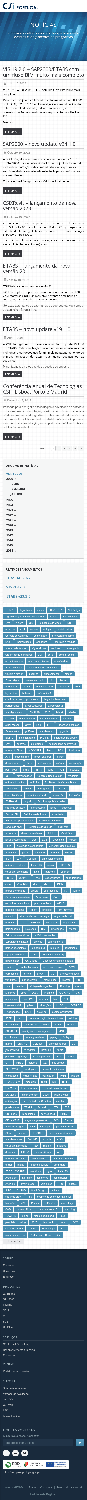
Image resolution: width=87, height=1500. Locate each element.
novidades (11, 999)
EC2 (60, 750)
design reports (13, 763)
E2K (19, 858)
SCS (56, 1120)
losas (53, 807)
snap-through (73, 877)
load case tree (29, 1088)
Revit (49, 750)
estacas (71, 1024)
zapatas (21, 743)
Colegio (67, 1037)
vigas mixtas (30, 1075)
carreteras (51, 922)
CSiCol (9, 877)
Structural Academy (53, 954)
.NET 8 (38, 769)
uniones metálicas (15, 865)
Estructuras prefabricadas (19, 820)
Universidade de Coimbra (36, 1101)
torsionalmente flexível (54, 1088)
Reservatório (12, 731)
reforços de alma (14, 909)
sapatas (67, 718)
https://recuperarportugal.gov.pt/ (21, 1472)
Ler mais (12, 131)
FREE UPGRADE (15, 1171)
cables (26, 686)
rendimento (71, 947)
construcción (61, 1177)
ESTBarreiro (12, 801)
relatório (54, 947)
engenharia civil (63, 916)
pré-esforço (67, 1203)
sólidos (69, 852)
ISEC (8, 1190)
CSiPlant (31, 858)
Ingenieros (26, 610)
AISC (60, 1139)
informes (49, 992)
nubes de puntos (39, 1164)
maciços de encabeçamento (37, 1031)
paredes (20, 986)
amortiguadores (57, 1043)
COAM (53, 616)
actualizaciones (14, 661)
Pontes (35, 1203)
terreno (28, 973)
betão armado (27, 718)
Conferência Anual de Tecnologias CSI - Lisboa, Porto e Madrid (42, 389)
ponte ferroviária (65, 1126)
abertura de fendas (15, 648)
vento (20, 1018)
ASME (72, 967)
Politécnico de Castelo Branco (61, 782)
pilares (31, 1005)
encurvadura (61, 661)
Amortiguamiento (35, 1037)
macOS (73, 1183)
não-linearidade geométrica (43, 667)
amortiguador (28, 1183)
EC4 (58, 1056)
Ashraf (59, 712)
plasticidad (37, 743)
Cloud (8, 1133)
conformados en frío (48, 1209)
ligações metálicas (15, 954)
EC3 (44, 839)
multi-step (63, 826)
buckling (33, 673)
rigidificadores (27, 737)
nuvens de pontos (53, 967)
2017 (9, 535)
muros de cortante (15, 890)
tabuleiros (63, 686)
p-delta (19, 622)
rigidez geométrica (15, 947)
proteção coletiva (69, 973)
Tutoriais (8, 1399)
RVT (63, 1228)
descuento (48, 1222)
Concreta (61, 788)
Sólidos (51, 833)
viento (72, 929)
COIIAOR (24, 877)
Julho (14, 484)
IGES (8, 775)
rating (8, 1043)
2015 (9, 545)
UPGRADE (75, 1005)
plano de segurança (16, 1056)
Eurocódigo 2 (55, 705)
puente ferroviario (35, 680)
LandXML (28, 999)
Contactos (9, 1271)
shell (35, 884)
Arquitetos (11, 1177)
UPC (60, 1183)
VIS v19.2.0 (15, 587)
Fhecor (68, 1120)
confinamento (12, 1037)
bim (54, 1081)
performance (12, 705)
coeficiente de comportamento (22, 699)
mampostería (38, 807)
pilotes (75, 1075)
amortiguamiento (14, 712)
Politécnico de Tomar (35, 814)
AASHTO (63, 1171)
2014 (9, 550)
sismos (48, 884)
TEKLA (28, 1107)
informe (9, 718)
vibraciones (44, 763)
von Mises (11, 979)
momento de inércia (53, 1069)
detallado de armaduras (30, 845)
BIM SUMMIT (65, 909)
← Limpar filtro (13, 1241)
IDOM (75, 1222)
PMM (63, 1075)
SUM (44, 1081)
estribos (55, 648)
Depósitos (58, 839)
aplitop (34, 890)
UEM (34, 954)
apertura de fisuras (38, 661)
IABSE (19, 1062)
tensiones (42, 1177)
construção (75, 763)
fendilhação (11, 788)
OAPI (56, 897)
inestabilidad (24, 641)
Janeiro (16, 494)
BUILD (65, 1081)
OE (45, 1062)
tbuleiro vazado (44, 686)
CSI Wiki (8, 1405)
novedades (58, 814)
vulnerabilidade (43, 1152)
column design (67, 654)
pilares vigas (61, 1094)
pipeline (60, 1101)
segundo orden (13, 1196)
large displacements (55, 699)
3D (52, 973)
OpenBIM (22, 884)
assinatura (59, 1164)
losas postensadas (15, 839)
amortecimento (39, 1158)
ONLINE (32, 1139)
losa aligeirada (13, 795)
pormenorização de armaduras (46, 1018)
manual (47, 1145)
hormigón (74, 795)
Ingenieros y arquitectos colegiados (25, 616)
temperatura (38, 947)
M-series (10, 992)
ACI (7, 756)
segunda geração (15, 807)
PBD (35, 1145)
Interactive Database (65, 737)
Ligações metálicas (68, 724)
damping (70, 1209)
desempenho (73, 648)
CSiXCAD (64, 992)
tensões (9, 967)
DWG (8, 743)
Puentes (54, 852)
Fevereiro (17, 489)
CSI (66, 999)
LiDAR (27, 788)
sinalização (57, 929)
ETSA (60, 884)
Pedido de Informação (16, 1371)
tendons (43, 999)
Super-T (42, 1107)
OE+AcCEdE (12, 1120)
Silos (23, 992)
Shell (8, 641)
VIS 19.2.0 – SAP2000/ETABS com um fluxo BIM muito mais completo (43, 72)
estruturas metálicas (50, 820)
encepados (11, 1075)
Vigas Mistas (39, 648)
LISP (78, 979)
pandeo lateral (30, 979)
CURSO (21, 1190)
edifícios (34, 782)
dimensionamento (52, 858)
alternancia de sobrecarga (34, 916)
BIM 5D (64, 1113)
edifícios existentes (45, 935)
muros (60, 756)
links (38, 724)
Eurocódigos (12, 680)
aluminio (40, 852)
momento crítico (49, 718)
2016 (9, 540)
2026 (9, 479)
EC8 (34, 839)
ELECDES (37, 1133)
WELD (60, 903)
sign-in (28, 801)
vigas (49, 1171)
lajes (36, 871)
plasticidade (12, 1107)
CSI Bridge (31, 960)
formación (58, 795)
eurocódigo (11, 973)
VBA (23, 1203)
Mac (55, 999)
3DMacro (36, 922)
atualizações (12, 724)
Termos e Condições (41, 1487)
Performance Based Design (45, 1235)
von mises (46, 1183)
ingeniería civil (13, 1005)
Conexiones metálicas (17, 897)
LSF (40, 654)
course (34, 629)
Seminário (74, 750)
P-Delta (44, 737)
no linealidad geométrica (62, 743)
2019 (9, 530)
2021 (9, 520)
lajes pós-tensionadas (61, 1133)
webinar (55, 1190)
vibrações (45, 1005)
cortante (33, 1062)
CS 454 (33, 1228)
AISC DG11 (56, 610)
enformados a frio (15, 782)
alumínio (27, 1177)
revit (22, 629)
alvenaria (10, 833)
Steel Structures (33, 705)
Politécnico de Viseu (50, 622)
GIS (31, 622)
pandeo (22, 1133)
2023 (9, 510)
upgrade (63, 731)
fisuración (49, 871)
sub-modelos (51, 890)
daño (50, 769)
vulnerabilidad (24, 1209)
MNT (61, 1031)
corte (50, 654)
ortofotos (47, 909)
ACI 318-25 (31, 1024)
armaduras (11, 686)
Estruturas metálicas (16, 941)
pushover (67, 807)
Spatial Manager (29, 967)
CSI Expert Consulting (16, 1344)
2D (73, 1043)
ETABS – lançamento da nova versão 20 (36, 268)
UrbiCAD (22, 1043)
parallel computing (15, 1222)
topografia (30, 1050)
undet (8, 1164)
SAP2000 (10, 1094)
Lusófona (10, 1088)
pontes (26, 852)
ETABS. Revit (12, 1081)
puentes (65, 871)
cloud (78, 986)
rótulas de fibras (14, 750)
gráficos (29, 731)
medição (74, 769)
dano (26, 769)
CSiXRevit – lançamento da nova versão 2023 (40, 205)
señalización (65, 629)
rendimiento (29, 1113)
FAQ (5, 1410)
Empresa (8, 1265)
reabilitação (50, 979)
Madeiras (73, 775)
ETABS (25, 1152)
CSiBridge (11, 1113)
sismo (50, 865)
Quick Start (67, 833)
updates (9, 922)
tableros (37, 941)
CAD (8, 1209)
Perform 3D (11, 814)
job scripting (12, 1050)
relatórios (30, 929)
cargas (60, 763)
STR (7, 1062)
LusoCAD (36, 865)
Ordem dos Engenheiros (18, 654)
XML (22, 922)
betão (63, 1222)
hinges (68, 673)
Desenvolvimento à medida (58, 960)
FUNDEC (64, 865)
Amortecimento (13, 667)
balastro (26, 693)
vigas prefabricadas (16, 1145)
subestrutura (22, 756)
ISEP (8, 858)
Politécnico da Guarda (40, 826)
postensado (40, 635)
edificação (11, 1101)
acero (46, 1024)
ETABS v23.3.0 (18, 596)
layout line (11, 693)
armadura (41, 641)
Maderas (10, 1203)
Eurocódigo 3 (44, 693)
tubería (71, 1056)
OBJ (32, 1126)
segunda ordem (14, 1228)
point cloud (11, 769)
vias (7, 986)
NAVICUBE (35, 750)
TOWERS (10, 1215)
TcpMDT (9, 610)
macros (66, 979)
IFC (66, 890)
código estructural (62, 1011)
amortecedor (46, 731)
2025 (9, 500)
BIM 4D (9, 737)
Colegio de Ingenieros (42, 986)
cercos (73, 839)
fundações (30, 1069)
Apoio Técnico (11, 1416)
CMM (28, 724)
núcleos (61, 1145)
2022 (9, 515)
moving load (43, 788)
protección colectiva (63, 635)
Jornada (46, 1139)
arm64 (58, 1024)
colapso (48, 629)
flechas (64, 680)
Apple (60, 1050)
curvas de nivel (13, 826)
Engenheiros (12, 1011)
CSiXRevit (11, 1031)
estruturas (50, 1203)
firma (29, 763)
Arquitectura (69, 922)
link (30, 1196)
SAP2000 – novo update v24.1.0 (39, 143)
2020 (9, 525)
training (73, 1018)
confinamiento (55, 941)
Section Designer (14, 1126)
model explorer (42, 756)
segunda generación (36, 1120)
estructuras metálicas (17, 903)
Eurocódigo (48, 1228)
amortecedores (13, 1139)
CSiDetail (38, 1043)
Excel (62, 1215)
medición (31, 1081)
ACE (61, 769)
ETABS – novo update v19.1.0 (36, 329)
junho (76, 890)
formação (45, 1126)
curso (8, 884)
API (59, 1152)
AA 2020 (10, 1183)
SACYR (41, 973)
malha (20, 1164)
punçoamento (51, 673)
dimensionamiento (31, 833)
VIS (78, 992)
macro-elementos (15, 1235)
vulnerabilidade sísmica (62, 845)
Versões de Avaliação (16, 1394)
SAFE (28, 1011)
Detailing (46, 1050)
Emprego (8, 1276)
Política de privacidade (69, 1487)
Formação (9, 1355)
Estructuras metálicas (17, 935)
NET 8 (55, 1107)
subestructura (52, 877)
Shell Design (38, 1190)
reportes (10, 629)
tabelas (72, 712)
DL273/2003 (12, 1069)
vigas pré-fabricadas (16, 871)
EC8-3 (35, 992)
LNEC (59, 1005)
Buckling (65, 986)
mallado (9, 916)
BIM (43, 929)
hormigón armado (37, 795)
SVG (37, 877)
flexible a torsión (14, 673)
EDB (49, 724)
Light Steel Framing (63, 1158)
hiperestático (12, 960)
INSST (70, 622)
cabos (40, 610)
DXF (77, 686)
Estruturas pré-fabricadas (51, 801)
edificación (48, 1075)
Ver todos (14, 474)
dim (52, 680)
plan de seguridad (44, 1215)
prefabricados (24, 775)
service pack (48, 1113)
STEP (8, 1018)
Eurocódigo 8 (70, 616)
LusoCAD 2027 (18, 578)
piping (53, 1037)
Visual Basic (12, 1024)
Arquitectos (42, 897)
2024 (9, 505)
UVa (7, 622)
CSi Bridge (74, 610)
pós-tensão (58, 1062)
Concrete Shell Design (49, 775)
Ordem (33, 909)
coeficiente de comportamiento (54, 1196)
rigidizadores (12, 929)
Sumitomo (11, 852)
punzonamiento (43, 903)
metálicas (35, 1171)
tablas (25, 1215)
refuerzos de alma (15, 1158)
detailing (42, 1011)
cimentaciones (30, 1094)
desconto (10, 1152)
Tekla (8, 845)
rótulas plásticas (42, 1056)
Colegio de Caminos (16, 635)
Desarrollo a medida (64, 641)
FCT (66, 1107)
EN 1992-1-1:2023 (40, 712)
